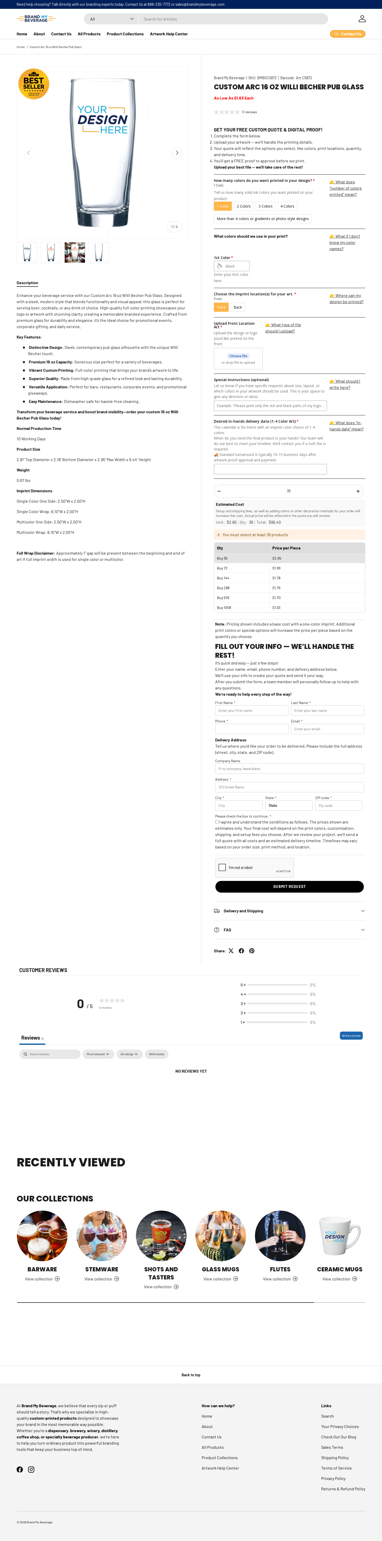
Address (223, 779)
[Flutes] (280, 1236)
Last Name (301, 702)
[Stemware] (101, 1236)
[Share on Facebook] (241, 951)
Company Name (227, 761)
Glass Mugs (220, 1269)
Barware (42, 1269)
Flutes (280, 1269)
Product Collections (125, 33)
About (39, 33)
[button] (278, 985)
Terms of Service (336, 1467)
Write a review (351, 1035)
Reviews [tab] (32, 1037)
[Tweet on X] (231, 951)
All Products (89, 33)
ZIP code (323, 797)
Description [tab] (27, 282)
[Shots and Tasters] (161, 1236)
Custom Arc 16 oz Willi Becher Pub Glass (56, 46)
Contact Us (61, 33)
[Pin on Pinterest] (252, 951)
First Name (225, 702)
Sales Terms (332, 1447)
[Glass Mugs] (220, 1236)
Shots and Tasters (161, 1273)
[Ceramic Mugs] (339, 1236)
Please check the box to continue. (243, 816)
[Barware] (42, 1236)
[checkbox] (156, 1054)
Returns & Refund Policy (343, 1488)
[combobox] (206, 18)
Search (327, 1415)
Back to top (191, 1375)
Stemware (101, 1269)
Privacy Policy (333, 1478)
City (219, 797)
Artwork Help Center (169, 33)
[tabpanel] (103, 427)
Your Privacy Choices (340, 1426)
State (270, 797)
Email (297, 721)
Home (22, 33)
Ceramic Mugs (340, 1269)
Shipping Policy (335, 1457)
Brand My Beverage (229, 78)
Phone (221, 721)
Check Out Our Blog (338, 1436)
